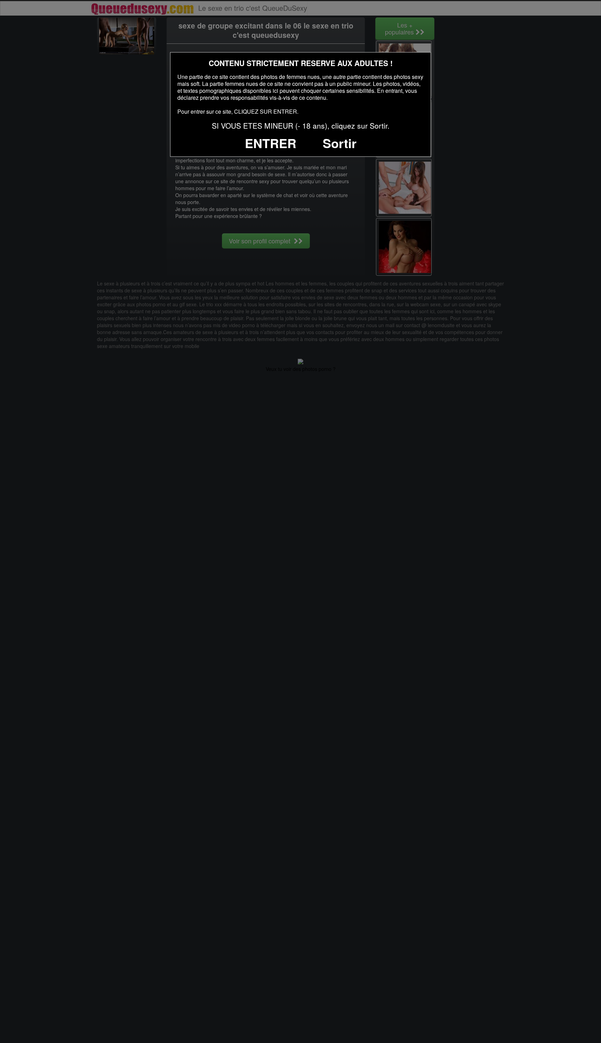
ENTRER (270, 143)
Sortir (339, 143)
